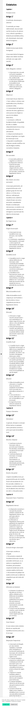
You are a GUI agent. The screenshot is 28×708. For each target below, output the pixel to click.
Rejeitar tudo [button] (14, 704)
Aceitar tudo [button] (6, 704)
